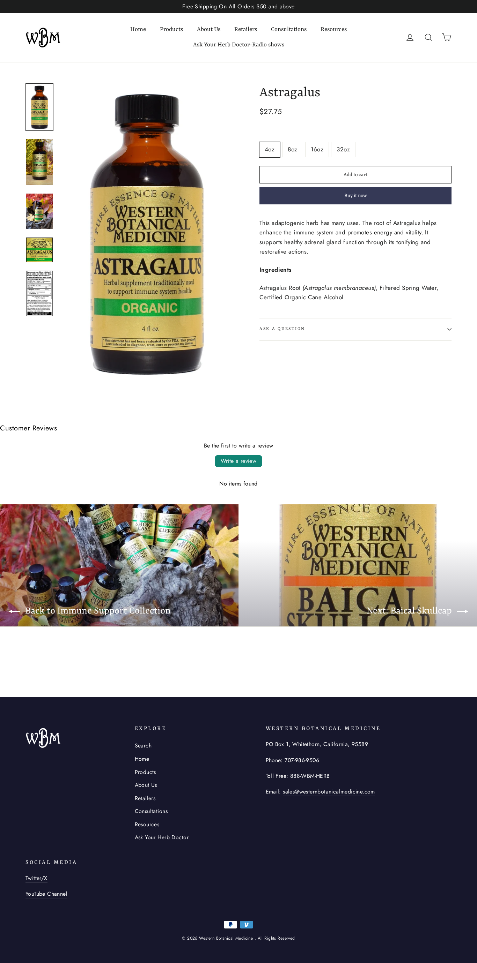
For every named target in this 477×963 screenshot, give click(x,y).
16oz (317, 149)
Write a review (239, 461)
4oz (269, 149)
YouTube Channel (46, 894)
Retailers (245, 29)
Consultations (289, 29)
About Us (208, 29)
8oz (292, 149)
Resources (334, 29)
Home (138, 29)
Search (143, 746)
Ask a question (282, 328)
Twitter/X (36, 878)
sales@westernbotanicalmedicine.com (329, 792)
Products (171, 29)
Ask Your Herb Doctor (162, 837)
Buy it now (355, 195)
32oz (343, 149)
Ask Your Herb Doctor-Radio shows (238, 45)
